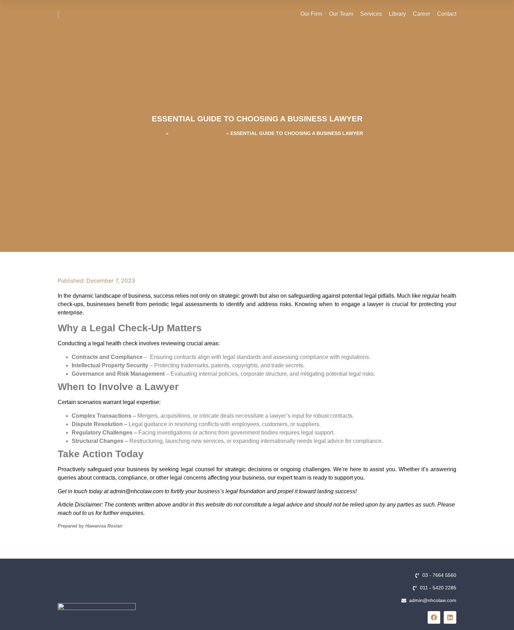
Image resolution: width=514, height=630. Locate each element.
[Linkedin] (450, 617)
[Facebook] (434, 617)
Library (397, 14)
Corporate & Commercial (197, 133)
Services (371, 14)
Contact (446, 14)
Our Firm (311, 14)
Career (421, 14)
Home (157, 133)
